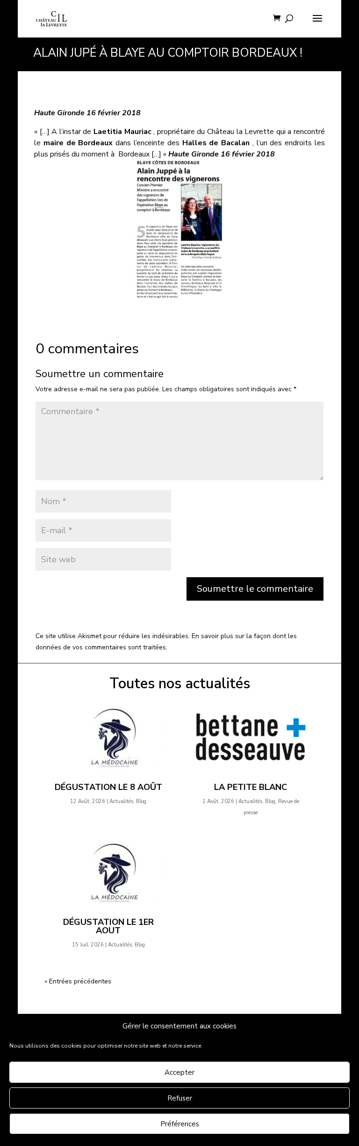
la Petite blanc (250, 787)
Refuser (179, 1098)
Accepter (179, 1072)
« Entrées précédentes (77, 981)
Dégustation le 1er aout (108, 926)
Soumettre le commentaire (255, 588)
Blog (141, 801)
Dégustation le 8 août (108, 787)
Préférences (179, 1124)
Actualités (121, 801)
